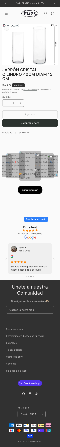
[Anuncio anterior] (5, 3)
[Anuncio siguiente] (54, 3)
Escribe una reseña (36, 219)
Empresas (11, 345)
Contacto (11, 366)
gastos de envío (30, 89)
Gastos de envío (15, 359)
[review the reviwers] (17, 257)
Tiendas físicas (14, 352)
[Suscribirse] (50, 312)
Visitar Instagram (30, 190)
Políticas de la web (16, 373)
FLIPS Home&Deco (34, 444)
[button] (6, 13)
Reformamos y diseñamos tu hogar (25, 338)
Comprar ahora (30, 122)
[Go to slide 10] (32, 279)
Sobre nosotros (14, 331)
